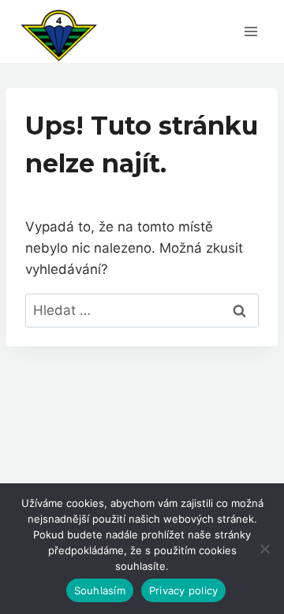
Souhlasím (99, 590)
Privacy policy (184, 590)
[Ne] (264, 549)
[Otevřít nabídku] (250, 31)
